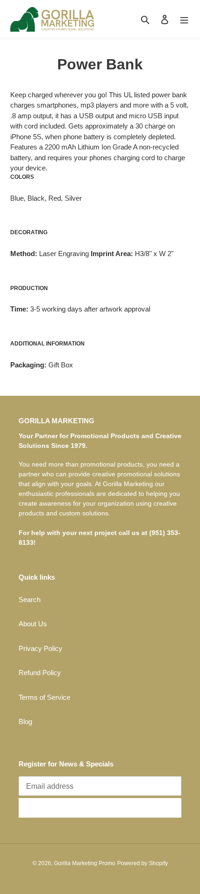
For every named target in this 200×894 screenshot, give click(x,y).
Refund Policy (40, 673)
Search (29, 599)
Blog (25, 721)
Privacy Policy (40, 648)
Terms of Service (44, 697)
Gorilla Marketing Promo (84, 863)
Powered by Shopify (142, 863)
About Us (33, 624)
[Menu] (184, 19)
